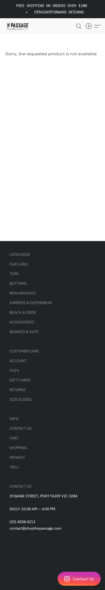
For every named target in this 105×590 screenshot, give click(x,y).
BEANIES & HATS (23, 331)
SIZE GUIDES (20, 399)
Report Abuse (21, 553)
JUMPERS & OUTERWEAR (30, 302)
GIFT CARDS (20, 380)
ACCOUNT (18, 360)
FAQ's (14, 370)
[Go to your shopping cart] (90, 26)
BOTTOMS (18, 283)
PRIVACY (17, 457)
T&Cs (14, 467)
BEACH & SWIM (22, 312)
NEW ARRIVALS (22, 293)
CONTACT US (20, 428)
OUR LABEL (19, 264)
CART (14, 438)
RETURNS (17, 389)
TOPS (14, 273)
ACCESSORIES (21, 322)
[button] (52, 579)
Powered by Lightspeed (29, 565)
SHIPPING (18, 447)
